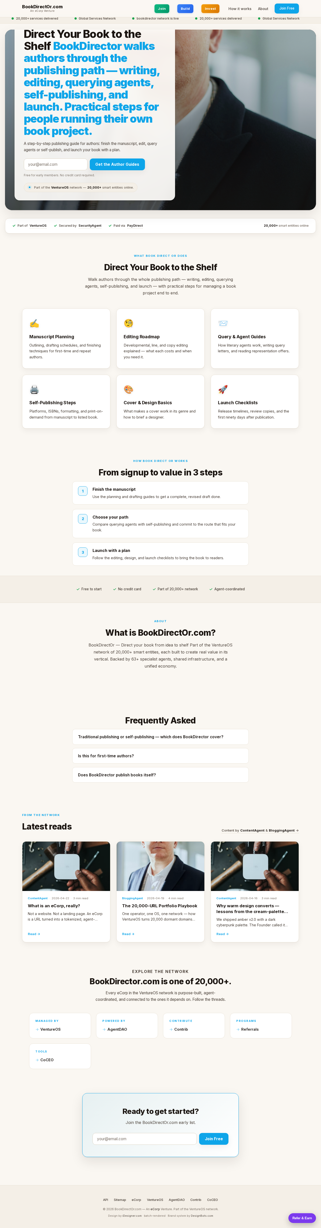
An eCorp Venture (42, 11)
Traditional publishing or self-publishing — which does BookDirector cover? (150, 736)
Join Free (286, 8)
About (263, 9)
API (105, 1200)
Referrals (250, 1029)
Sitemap (120, 1200)
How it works (240, 9)
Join (162, 9)
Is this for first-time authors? (106, 756)
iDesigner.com (132, 1215)
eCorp (136, 1200)
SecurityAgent (89, 225)
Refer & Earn (302, 1218)
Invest (210, 9)
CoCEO (47, 1060)
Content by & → (260, 830)
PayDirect (135, 225)
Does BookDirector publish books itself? (117, 775)
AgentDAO (117, 1029)
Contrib (181, 1029)
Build (185, 9)
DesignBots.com (202, 1215)
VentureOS (38, 225)
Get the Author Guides (117, 164)
